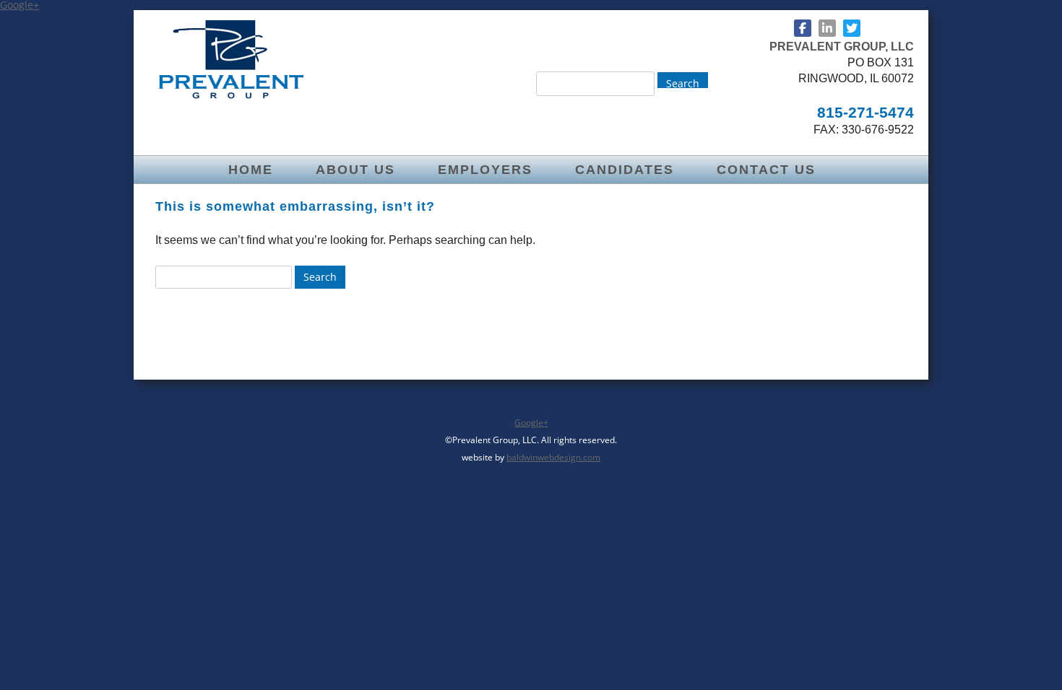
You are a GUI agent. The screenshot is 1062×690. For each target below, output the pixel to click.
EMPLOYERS (485, 169)
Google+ (531, 422)
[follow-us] (802, 28)
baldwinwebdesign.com (553, 457)
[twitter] (851, 28)
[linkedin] (827, 28)
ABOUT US (355, 169)
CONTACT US (766, 169)
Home (250, 169)
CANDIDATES (624, 169)
